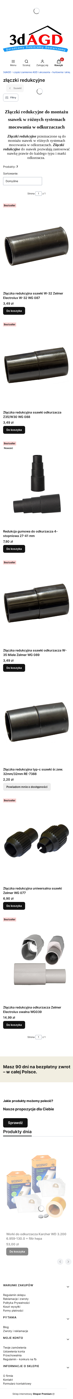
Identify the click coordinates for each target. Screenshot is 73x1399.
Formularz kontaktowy (17, 1383)
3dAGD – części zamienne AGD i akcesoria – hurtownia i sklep (37, 72)
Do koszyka (14, 310)
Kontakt (8, 1379)
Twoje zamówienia (14, 1347)
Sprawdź (15, 1123)
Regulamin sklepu (14, 1295)
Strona (31, 193)
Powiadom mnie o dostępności (26, 786)
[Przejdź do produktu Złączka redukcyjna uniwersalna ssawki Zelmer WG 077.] (36, 841)
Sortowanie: (10, 173)
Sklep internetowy (32, 1393)
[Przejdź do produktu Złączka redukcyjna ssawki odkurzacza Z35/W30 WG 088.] (36, 365)
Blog (6, 1327)
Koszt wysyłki (11, 1306)
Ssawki (17, 88)
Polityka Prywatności (16, 1302)
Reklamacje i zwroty (16, 1298)
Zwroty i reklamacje (15, 1331)
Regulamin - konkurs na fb (20, 1359)
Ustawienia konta (14, 1351)
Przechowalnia (12, 1355)
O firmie (8, 1375)
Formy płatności (13, 1310)
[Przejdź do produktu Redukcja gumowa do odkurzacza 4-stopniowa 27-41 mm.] (36, 484)
